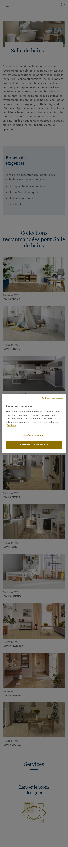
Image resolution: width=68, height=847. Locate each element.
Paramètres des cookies (34, 435)
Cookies (11, 425)
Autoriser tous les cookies (34, 445)
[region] (34, 423)
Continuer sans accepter (52, 398)
